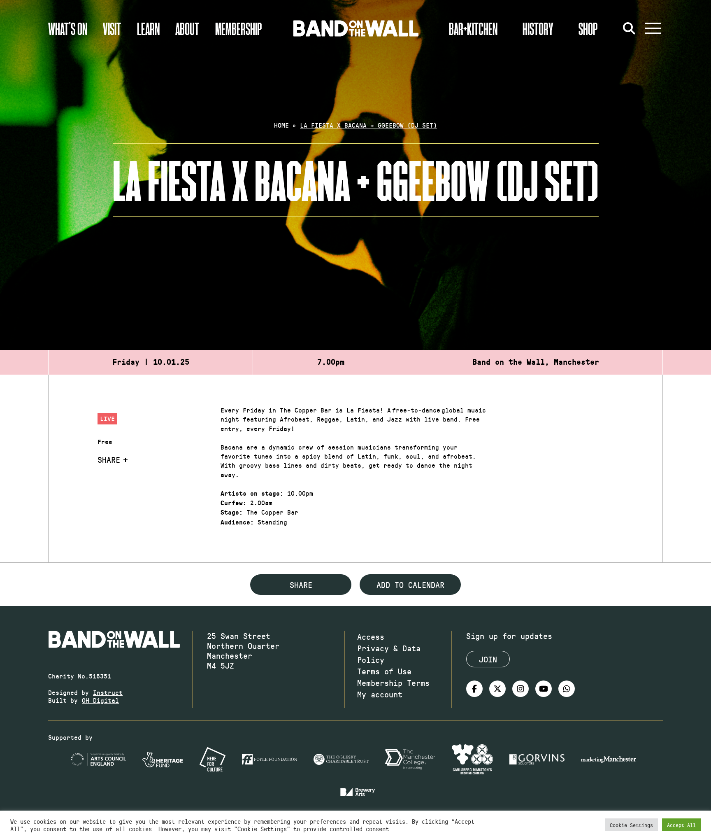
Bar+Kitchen (473, 28)
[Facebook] (474, 689)
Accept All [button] (681, 824)
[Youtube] (543, 689)
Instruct (108, 692)
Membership (238, 28)
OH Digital (100, 700)
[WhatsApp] (566, 689)
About (187, 28)
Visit (112, 28)
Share (109, 459)
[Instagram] (520, 689)
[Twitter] (497, 689)
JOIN (488, 659)
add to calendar (410, 584)
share (301, 584)
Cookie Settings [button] (631, 824)
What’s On (67, 28)
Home (281, 125)
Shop (588, 28)
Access (370, 636)
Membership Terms (393, 682)
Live (107, 418)
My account (379, 694)
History (538, 28)
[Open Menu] (653, 28)
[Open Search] (629, 28)
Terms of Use (384, 671)
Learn (148, 28)
